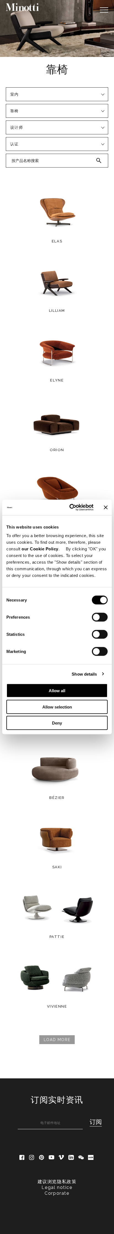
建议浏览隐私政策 (57, 1181)
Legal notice (57, 1187)
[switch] (100, 617)
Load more (57, 1039)
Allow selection (57, 706)
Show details (84, 673)
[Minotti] (22, 7)
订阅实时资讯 (57, 1100)
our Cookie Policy (40, 549)
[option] (57, 28)
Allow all (57, 690)
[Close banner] (106, 507)
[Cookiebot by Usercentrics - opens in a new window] (71, 507)
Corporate (57, 1193)
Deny (57, 723)
